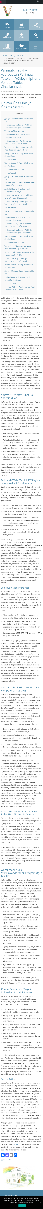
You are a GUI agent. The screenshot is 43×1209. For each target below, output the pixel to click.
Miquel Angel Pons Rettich (11, 91)
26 (22, 56)
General (5, 1160)
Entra (40, 2)
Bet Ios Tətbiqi (10, 160)
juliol (17, 56)
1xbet (16, 1144)
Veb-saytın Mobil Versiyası (14, 131)
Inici (5, 56)
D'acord (22, 1206)
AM (10, 56)
